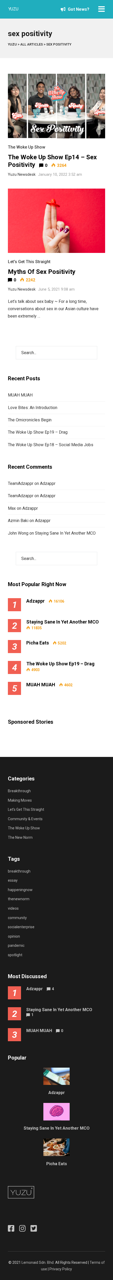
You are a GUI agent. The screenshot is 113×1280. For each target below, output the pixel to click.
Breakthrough (19, 791)
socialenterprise (21, 927)
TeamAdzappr (20, 483)
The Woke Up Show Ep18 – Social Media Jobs (50, 444)
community (17, 918)
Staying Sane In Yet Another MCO (65, 533)
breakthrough (19, 871)
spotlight (15, 955)
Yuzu (13, 9)
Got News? (78, 9)
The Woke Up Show (26, 147)
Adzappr (47, 483)
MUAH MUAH (20, 395)
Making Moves (20, 800)
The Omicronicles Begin (30, 419)
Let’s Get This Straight (26, 809)
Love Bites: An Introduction (32, 407)
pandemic (16, 945)
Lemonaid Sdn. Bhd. (38, 1262)
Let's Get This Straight (29, 261)
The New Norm (20, 837)
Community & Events (25, 819)
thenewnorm (18, 899)
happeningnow (20, 890)
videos (13, 908)
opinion (14, 936)
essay (13, 880)
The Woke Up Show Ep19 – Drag (38, 432)
